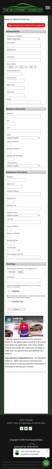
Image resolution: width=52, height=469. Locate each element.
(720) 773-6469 (26, 420)
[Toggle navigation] (48, 7)
